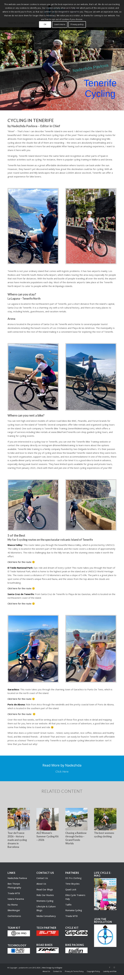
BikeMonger (14, 910)
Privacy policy (77, 24)
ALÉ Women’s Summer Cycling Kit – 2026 (47, 836)
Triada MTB (14, 893)
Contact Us (42, 878)
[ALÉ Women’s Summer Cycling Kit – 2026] (47, 819)
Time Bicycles (72, 883)
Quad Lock (70, 889)
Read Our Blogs (44, 889)
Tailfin (68, 904)
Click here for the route (19, 561)
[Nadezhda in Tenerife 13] (91, 226)
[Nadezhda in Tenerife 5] (91, 377)
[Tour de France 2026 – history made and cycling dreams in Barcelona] (19, 819)
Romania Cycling (73, 910)
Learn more (59, 24)
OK (45, 24)
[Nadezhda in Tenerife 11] (33, 505)
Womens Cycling (44, 900)
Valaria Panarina (16, 898)
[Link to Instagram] (114, 967)
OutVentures (14, 915)
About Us (41, 883)
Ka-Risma (13, 904)
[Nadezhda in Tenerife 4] (91, 649)
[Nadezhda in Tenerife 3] (33, 649)
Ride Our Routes (45, 895)
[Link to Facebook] (109, 967)
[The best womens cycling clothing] (105, 819)
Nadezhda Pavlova (17, 878)
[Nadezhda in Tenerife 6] (33, 377)
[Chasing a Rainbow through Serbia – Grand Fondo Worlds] (76, 819)
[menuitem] (46, 971)
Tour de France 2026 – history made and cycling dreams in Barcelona (17, 839)
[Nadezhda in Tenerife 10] (91, 505)
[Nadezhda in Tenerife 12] (33, 226)
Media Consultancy (46, 915)
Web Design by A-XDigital (52, 968)
